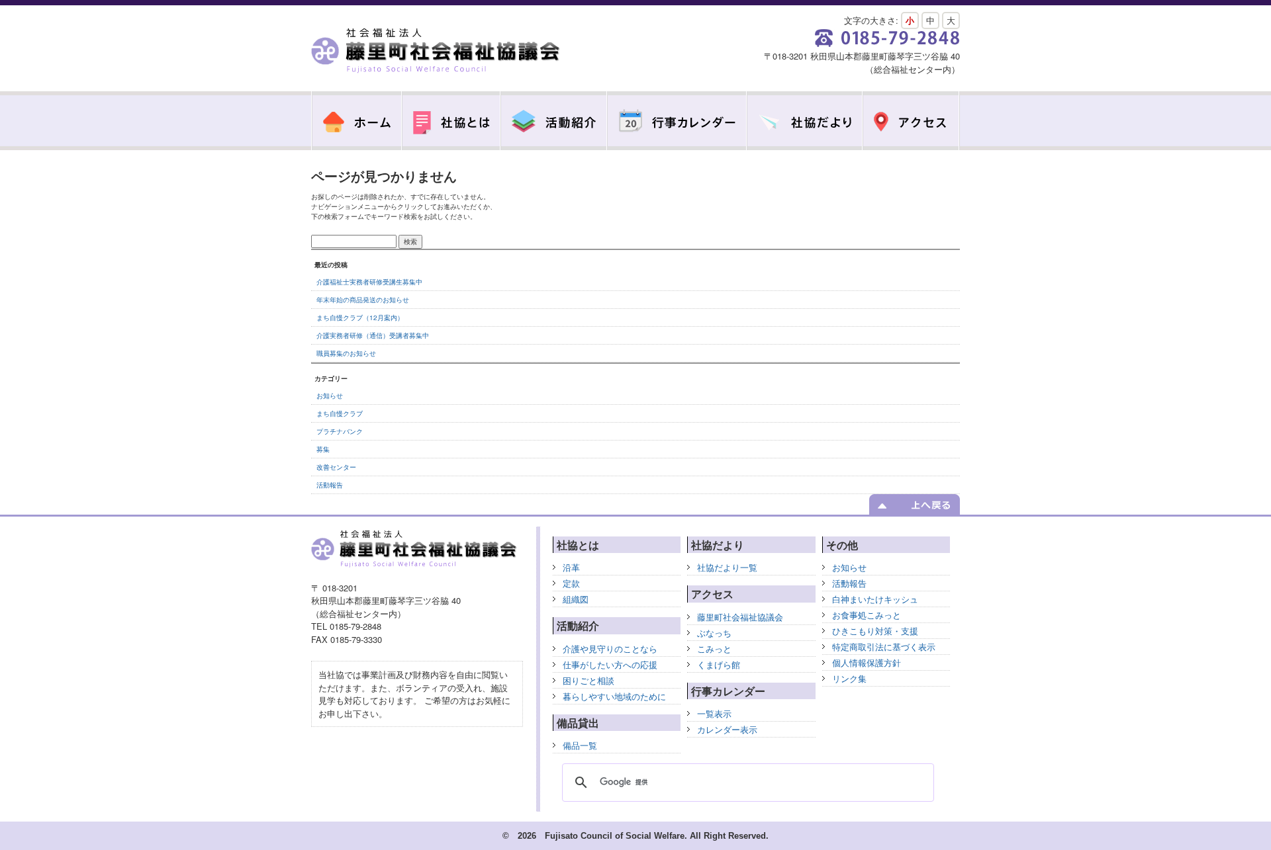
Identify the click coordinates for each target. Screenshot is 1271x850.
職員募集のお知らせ (346, 353)
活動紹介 (553, 120)
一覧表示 (714, 713)
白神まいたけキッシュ (875, 599)
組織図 (575, 599)
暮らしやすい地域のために (614, 696)
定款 (571, 583)
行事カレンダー (677, 120)
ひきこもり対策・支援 (875, 630)
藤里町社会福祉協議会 (437, 51)
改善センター (336, 467)
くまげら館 (718, 664)
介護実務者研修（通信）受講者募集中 (372, 335)
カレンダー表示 (727, 729)
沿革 (571, 567)
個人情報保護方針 (866, 662)
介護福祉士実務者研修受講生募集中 (369, 281)
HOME (356, 120)
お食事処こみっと (866, 615)
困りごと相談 (588, 680)
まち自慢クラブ (339, 413)
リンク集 (849, 678)
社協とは (451, 120)
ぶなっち (714, 632)
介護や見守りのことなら (610, 648)
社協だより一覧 (727, 567)
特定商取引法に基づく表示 (883, 646)
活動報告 (329, 484)
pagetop (914, 504)
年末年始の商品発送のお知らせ (362, 299)
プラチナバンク (339, 431)
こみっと (714, 648)
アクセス (911, 120)
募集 (323, 449)
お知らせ (329, 395)
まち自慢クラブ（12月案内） (360, 317)
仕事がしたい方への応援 (610, 664)
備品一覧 (580, 745)
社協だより (805, 120)
